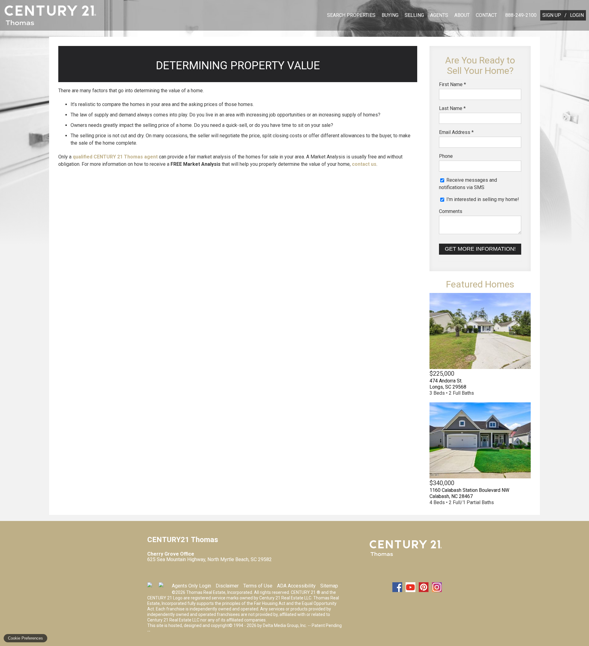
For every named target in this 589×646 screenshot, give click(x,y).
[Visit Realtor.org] (152, 587)
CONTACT (486, 15)
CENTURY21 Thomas (406, 548)
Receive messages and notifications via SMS (468, 183)
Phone (446, 156)
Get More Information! (480, 249)
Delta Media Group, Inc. (285, 625)
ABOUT (462, 15)
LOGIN (577, 15)
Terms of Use (257, 586)
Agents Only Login (191, 586)
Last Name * (452, 108)
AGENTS (439, 15)
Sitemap (329, 586)
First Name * (452, 84)
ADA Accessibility (296, 586)
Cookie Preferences (25, 638)
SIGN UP (551, 15)
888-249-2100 (521, 15)
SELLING (414, 15)
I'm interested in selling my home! (482, 199)
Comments (450, 211)
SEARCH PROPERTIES (351, 15)
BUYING (390, 15)
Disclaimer (227, 586)
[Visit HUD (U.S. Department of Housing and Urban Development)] (163, 587)
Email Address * (456, 132)
